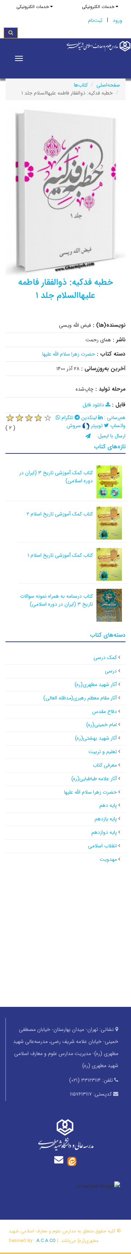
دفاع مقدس (104, 711)
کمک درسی (105, 657)
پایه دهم (108, 805)
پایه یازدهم (106, 819)
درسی (111, 671)
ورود (117, 20)
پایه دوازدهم (104, 832)
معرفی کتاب (105, 765)
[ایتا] (71, 1161)
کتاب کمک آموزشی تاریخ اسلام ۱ (60, 555)
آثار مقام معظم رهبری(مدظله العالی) (80, 698)
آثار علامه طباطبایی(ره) (94, 779)
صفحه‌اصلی (108, 85)
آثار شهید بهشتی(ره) (96, 738)
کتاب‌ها (81, 85)
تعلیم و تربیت (102, 752)
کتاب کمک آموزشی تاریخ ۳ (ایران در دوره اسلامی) (56, 477)
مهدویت (108, 859)
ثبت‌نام (95, 20)
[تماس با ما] (60, 1160)
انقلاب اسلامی (102, 846)
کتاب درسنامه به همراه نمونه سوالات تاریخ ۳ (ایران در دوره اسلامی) (56, 600)
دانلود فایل (94, 405)
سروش (74, 426)
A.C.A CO (46, 1241)
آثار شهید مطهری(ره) (96, 684)
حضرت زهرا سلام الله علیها (68, 354)
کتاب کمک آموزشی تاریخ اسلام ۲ (60, 514)
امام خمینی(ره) (101, 725)
